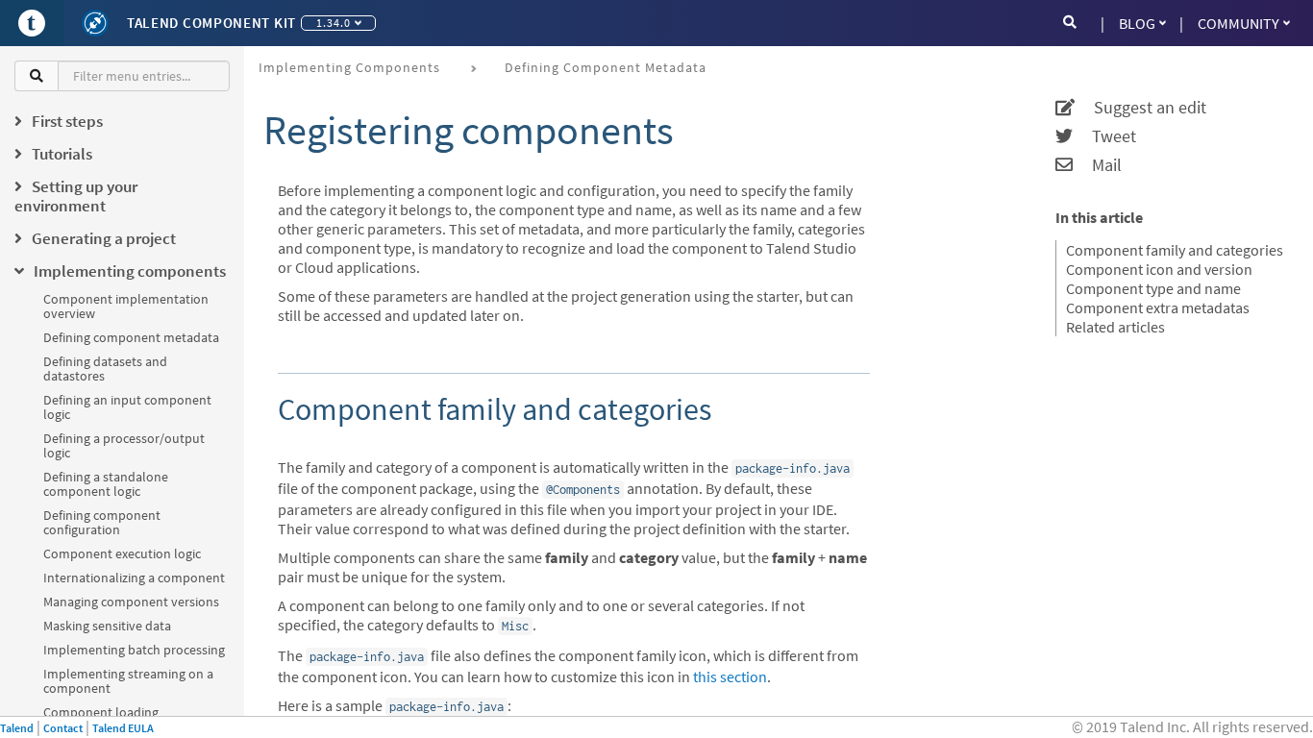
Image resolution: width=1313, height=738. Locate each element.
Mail (1097, 165)
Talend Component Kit (211, 22)
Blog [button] (1137, 23)
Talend (17, 728)
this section (730, 676)
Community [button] (1238, 23)
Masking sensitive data (107, 625)
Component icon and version (1159, 269)
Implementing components (349, 67)
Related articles (1115, 326)
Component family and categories (1174, 249)
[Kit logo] (95, 23)
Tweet (1104, 136)
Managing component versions (131, 601)
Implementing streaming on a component (128, 681)
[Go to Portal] (31, 23)
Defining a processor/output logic (124, 445)
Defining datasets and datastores (105, 368)
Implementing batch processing (134, 649)
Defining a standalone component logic (105, 484)
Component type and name (1153, 288)
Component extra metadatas (1158, 307)
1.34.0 (333, 22)
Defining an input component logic (127, 407)
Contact (63, 728)
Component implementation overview (126, 306)
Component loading (101, 712)
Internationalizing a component (134, 577)
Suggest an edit (1140, 107)
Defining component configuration (102, 522)
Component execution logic (122, 553)
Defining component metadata (131, 337)
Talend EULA (123, 728)
